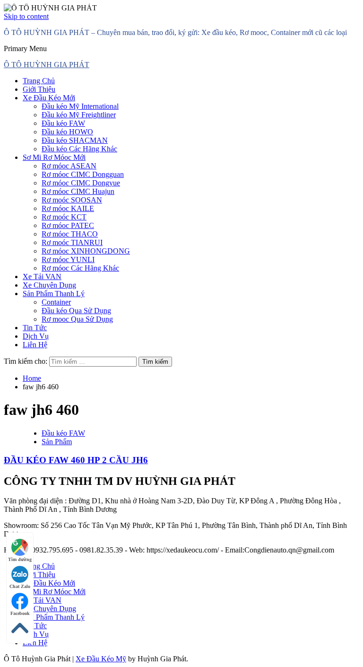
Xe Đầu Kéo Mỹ (101, 659)
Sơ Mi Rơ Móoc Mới (54, 157)
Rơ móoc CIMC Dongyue (81, 183)
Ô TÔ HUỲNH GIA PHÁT (46, 65)
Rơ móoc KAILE (68, 208)
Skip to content (26, 16)
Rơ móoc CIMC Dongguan (83, 174)
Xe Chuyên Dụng (49, 285)
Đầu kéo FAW (63, 123)
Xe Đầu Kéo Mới (49, 98)
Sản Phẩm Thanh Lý (54, 294)
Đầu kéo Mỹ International (80, 106)
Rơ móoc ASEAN (69, 166)
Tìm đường (20, 559)
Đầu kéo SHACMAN (75, 140)
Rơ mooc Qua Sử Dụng (77, 319)
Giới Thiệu (39, 89)
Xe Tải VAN (42, 276)
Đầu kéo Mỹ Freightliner (79, 115)
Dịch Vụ (36, 336)
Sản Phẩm (57, 442)
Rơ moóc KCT (64, 217)
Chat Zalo (19, 586)
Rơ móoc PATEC (68, 225)
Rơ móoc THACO (70, 234)
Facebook (20, 613)
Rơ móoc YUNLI (68, 259)
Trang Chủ (39, 81)
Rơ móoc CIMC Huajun (78, 191)
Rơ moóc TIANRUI (72, 242)
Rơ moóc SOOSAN (72, 200)
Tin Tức (35, 328)
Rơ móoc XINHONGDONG (86, 251)
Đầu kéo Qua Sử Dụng (76, 311)
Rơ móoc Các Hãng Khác (80, 268)
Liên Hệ (35, 345)
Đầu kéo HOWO (67, 132)
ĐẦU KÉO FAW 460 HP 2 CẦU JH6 (76, 460)
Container (56, 302)
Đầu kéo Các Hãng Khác (79, 149)
